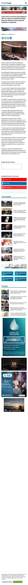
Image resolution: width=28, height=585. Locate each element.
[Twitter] (8, 38)
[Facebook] (2, 38)
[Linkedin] (10, 38)
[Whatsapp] (5, 38)
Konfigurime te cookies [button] (7, 581)
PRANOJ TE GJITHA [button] (18, 581)
